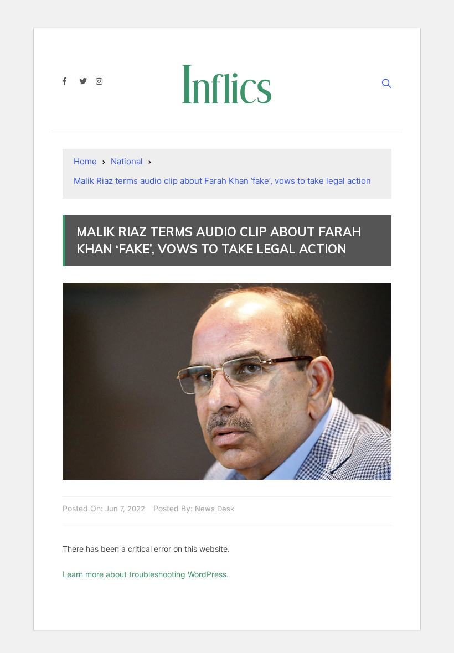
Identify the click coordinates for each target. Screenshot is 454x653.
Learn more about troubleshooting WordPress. (146, 574)
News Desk (214, 508)
